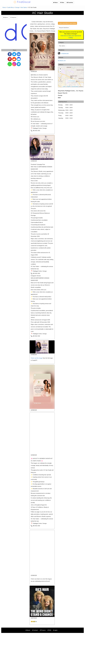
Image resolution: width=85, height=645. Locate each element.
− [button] (60, 71)
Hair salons (62, 45)
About (28, 630)
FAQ (49, 630)
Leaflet (64, 86)
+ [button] (60, 69)
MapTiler (69, 86)
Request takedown (64, 27)
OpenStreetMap (75, 86)
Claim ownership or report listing (67, 23)
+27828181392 (65, 53)
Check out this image (36, 358)
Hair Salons (24, 7)
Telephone (13, 17)
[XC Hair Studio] (71, 77)
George (17, 7)
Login (56, 630)
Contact (35, 630)
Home (56, 2)
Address (6, 17)
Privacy (43, 630)
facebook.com (62, 60)
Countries (70, 2)
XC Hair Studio (71, 80)
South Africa (10, 7)
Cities (62, 2)
